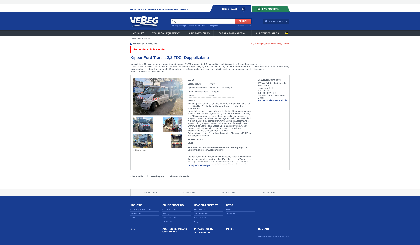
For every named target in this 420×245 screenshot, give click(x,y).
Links (132, 217)
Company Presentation (140, 209)
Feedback (269, 192)
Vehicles (138, 33)
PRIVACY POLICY (203, 229)
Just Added (231, 213)
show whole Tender (180, 176)
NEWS (229, 205)
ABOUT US (136, 205)
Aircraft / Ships (199, 33)
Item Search (199, 209)
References (135, 213)
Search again (157, 176)
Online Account (169, 209)
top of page (150, 192)
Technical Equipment (166, 33)
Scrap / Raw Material (232, 33)
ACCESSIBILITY (203, 232)
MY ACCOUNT (276, 21)
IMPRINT (231, 229)
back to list (138, 176)
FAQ (196, 222)
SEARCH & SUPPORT (206, 205)
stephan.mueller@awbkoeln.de (272, 100)
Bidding (165, 213)
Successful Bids (201, 213)
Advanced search (243, 26)
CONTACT (263, 229)
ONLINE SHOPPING (173, 205)
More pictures (140, 150)
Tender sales (136, 38)
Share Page (229, 192)
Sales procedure (169, 217)
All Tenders (167, 222)
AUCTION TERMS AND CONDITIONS (174, 230)
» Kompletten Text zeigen (199, 166)
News (228, 209)
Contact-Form (200, 217)
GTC (132, 229)
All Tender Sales (267, 33)
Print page (189, 192)
